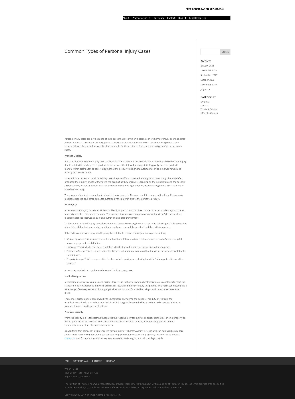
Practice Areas (139, 18)
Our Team (158, 18)
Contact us (70, 338)
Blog (180, 18)
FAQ (67, 360)
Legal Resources (197, 18)
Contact (171, 18)
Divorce (204, 105)
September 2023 (209, 75)
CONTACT (97, 360)
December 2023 (209, 70)
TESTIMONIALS (80, 360)
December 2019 (209, 84)
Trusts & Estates (209, 109)
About (126, 18)
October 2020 (207, 79)
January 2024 (207, 65)
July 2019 (205, 89)
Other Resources (209, 112)
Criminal (205, 101)
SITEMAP (110, 360)
